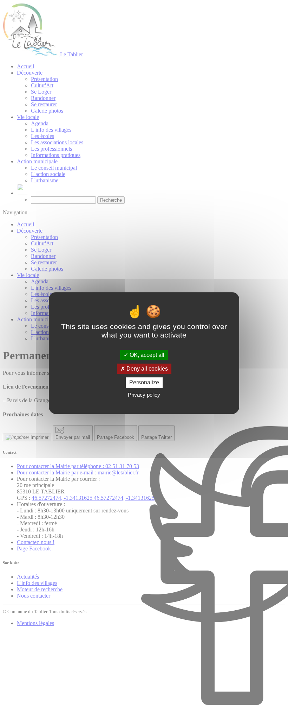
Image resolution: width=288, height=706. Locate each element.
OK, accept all (146, 355)
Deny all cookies (146, 369)
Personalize (144, 383)
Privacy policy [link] (144, 395)
